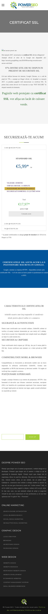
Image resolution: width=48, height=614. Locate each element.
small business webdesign (14, 586)
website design (9, 563)
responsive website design (14, 570)
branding (7, 540)
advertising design (11, 544)
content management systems (15, 582)
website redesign (10, 567)
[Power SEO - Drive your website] (24, 5)
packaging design (10, 548)
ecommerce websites (12, 578)
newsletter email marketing (15, 523)
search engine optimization (15, 511)
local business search (12, 515)
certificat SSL (27, 55)
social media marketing (13, 519)
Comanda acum (26, 214)
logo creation (9, 536)
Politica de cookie (33, 610)
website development (12, 574)
